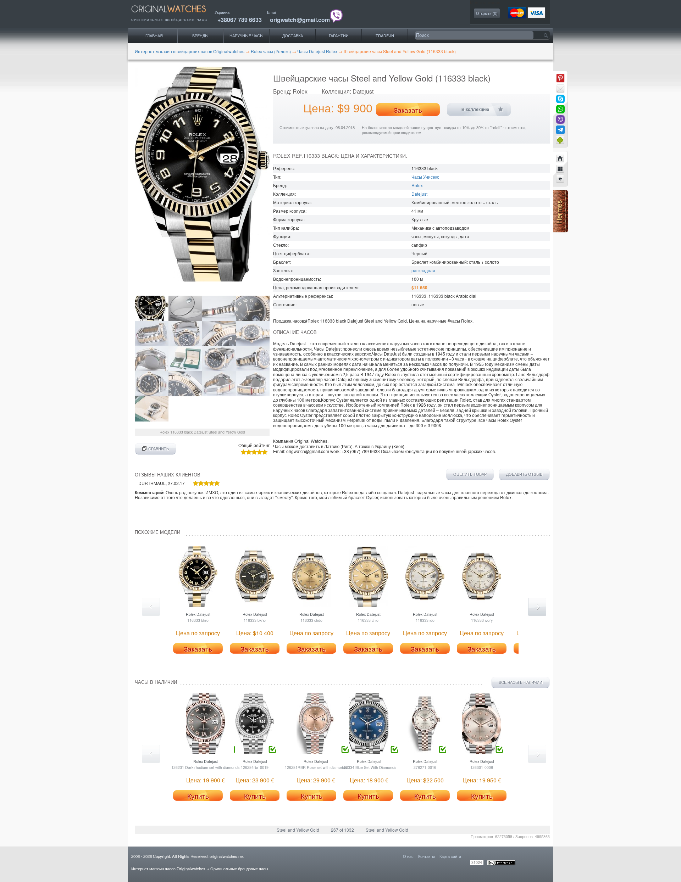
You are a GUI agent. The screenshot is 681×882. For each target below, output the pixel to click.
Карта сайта (450, 856)
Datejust (419, 194)
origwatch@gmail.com (300, 20)
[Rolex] (560, 168)
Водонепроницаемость (296, 279)
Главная (154, 35)
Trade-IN (385, 35)
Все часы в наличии (520, 682)
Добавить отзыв (524, 474)
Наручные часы (246, 35)
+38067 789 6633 (239, 20)
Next (537, 607)
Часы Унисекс (425, 177)
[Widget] (560, 140)
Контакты (426, 856)
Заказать (408, 110)
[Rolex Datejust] (560, 179)
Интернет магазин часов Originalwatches (168, 868)
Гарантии (339, 35)
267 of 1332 (342, 830)
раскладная (423, 270)
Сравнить (158, 448)
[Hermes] (560, 231)
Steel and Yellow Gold (298, 830)
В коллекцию (475, 109)
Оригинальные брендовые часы (239, 868)
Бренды (200, 35)
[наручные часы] (174, 14)
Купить (198, 795)
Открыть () (487, 13)
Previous (151, 607)
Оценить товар (470, 474)
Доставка (292, 35)
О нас (408, 856)
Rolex (417, 185)
